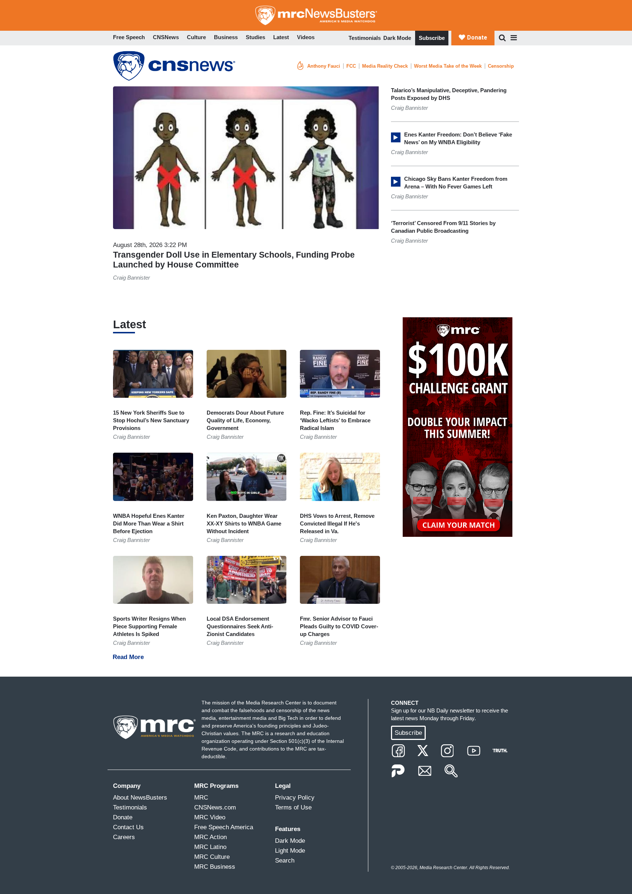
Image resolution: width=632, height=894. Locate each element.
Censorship (501, 66)
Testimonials (365, 38)
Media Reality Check (385, 66)
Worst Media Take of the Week (448, 66)
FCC (351, 66)
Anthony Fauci (323, 66)
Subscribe (432, 38)
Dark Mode (397, 38)
